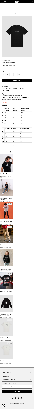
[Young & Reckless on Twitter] (10, 398)
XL (15, 74)
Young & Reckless (6, 60)
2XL (19, 74)
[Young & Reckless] (17, 1)
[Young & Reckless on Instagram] (21, 398)
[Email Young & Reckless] (24, 398)
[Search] (28, 1)
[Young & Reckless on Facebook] (15, 398)
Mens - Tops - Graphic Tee (10, 146)
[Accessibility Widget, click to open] (3, 405)
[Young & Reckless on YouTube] (18, 398)
